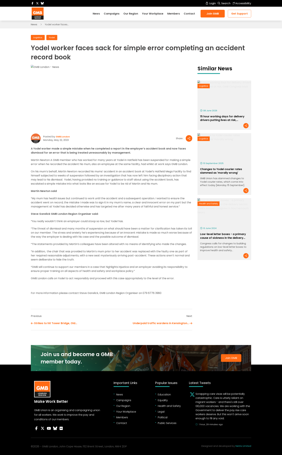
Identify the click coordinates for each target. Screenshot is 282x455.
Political (162, 417)
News (96, 14)
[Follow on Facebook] (32, 3)
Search (225, 3)
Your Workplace (152, 14)
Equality (163, 400)
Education (164, 394)
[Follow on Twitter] (37, 3)
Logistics (37, 37)
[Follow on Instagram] (61, 428)
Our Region (130, 14)
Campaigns (111, 14)
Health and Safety (208, 203)
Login (212, 3)
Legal (161, 412)
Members (173, 14)
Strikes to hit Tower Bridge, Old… (55, 323)
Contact (189, 14)
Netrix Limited (243, 446)
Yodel (52, 37)
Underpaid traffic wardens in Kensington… (161, 323)
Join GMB (212, 14)
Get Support (239, 14)
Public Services (167, 423)
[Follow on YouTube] (49, 428)
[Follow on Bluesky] (42, 3)
